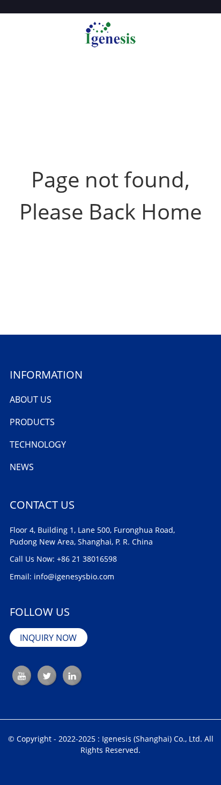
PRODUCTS (32, 422)
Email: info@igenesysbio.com (62, 576)
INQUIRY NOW (48, 638)
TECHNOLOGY (38, 444)
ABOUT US (30, 399)
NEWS (22, 467)
